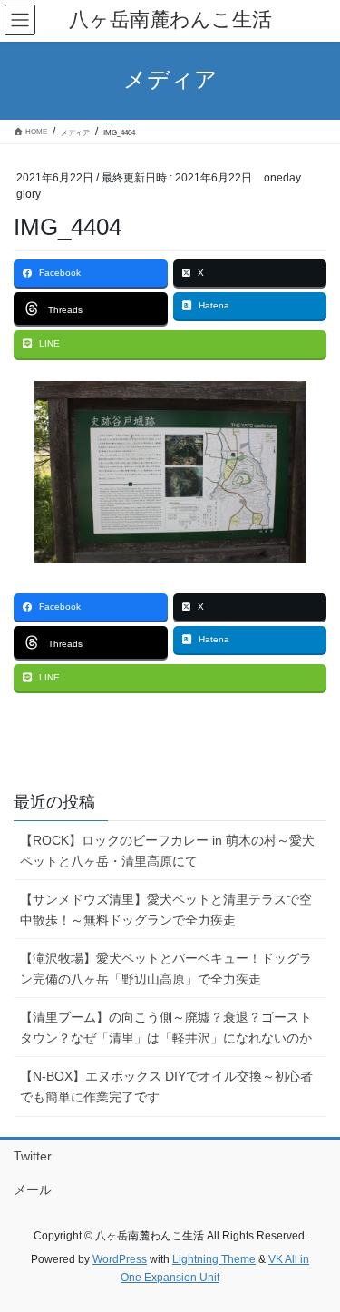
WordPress (119, 1259)
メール (33, 1189)
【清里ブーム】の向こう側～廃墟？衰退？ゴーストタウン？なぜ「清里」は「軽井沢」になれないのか (166, 1027)
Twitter (33, 1156)
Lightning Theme (214, 1259)
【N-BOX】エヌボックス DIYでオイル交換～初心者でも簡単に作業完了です (166, 1086)
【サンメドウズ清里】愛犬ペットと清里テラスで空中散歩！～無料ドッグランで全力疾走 (166, 909)
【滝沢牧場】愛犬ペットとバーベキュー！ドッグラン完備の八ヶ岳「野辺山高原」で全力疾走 (166, 968)
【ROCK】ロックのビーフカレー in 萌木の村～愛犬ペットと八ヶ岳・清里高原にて (167, 850)
